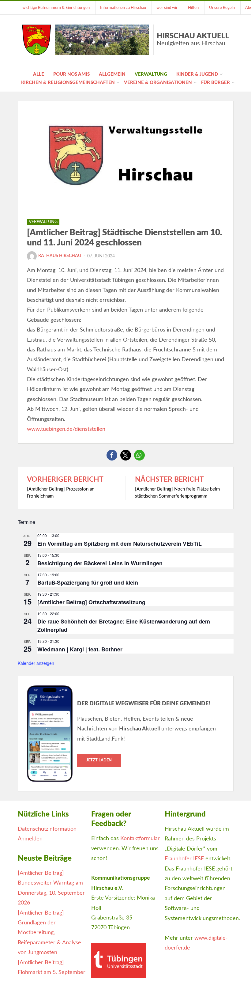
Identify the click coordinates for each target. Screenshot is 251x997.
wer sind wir (167, 7)
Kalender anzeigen (36, 663)
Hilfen (193, 7)
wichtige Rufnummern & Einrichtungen (56, 7)
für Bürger (215, 82)
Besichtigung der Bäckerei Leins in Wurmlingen (100, 563)
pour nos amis (71, 74)
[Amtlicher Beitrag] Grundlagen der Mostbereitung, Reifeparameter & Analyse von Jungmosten (49, 933)
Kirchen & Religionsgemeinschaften (68, 82)
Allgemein (112, 74)
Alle (38, 74)
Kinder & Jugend (197, 74)
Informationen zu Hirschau (123, 7)
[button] (112, 455)
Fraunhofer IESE (184, 859)
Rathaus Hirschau (59, 256)
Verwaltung (151, 74)
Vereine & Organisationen (158, 82)
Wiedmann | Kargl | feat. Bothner (79, 649)
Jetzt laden (99, 760)
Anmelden (30, 839)
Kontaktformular (140, 838)
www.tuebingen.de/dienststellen (66, 429)
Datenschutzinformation (47, 829)
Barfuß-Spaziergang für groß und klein (87, 582)
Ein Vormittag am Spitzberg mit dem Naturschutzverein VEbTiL (119, 544)
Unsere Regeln (222, 7)
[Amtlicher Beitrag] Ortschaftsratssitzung (91, 602)
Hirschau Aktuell (193, 39)
